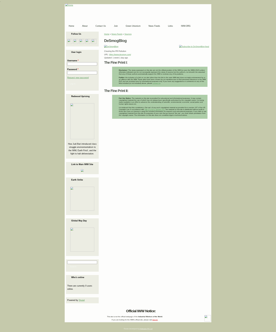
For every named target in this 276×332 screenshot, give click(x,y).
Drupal (82, 300)
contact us (156, 83)
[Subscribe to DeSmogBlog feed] (194, 46)
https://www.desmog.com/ (120, 54)
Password (72, 69)
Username (73, 60)
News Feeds (116, 34)
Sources (128, 34)
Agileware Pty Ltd (146, 329)
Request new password (78, 77)
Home (106, 34)
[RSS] (67, 310)
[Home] (69, 5)
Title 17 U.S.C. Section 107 (155, 109)
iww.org (155, 320)
